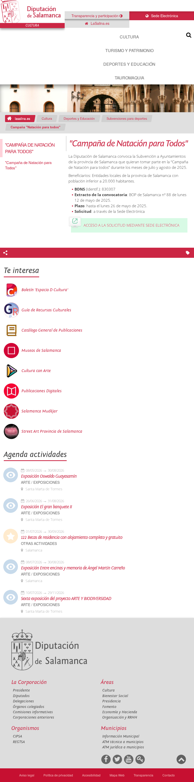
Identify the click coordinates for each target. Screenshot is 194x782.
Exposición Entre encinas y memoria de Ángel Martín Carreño (73, 568)
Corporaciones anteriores (33, 717)
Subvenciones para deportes (127, 118)
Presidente (21, 690)
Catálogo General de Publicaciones (51, 330)
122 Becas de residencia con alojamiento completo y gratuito (71, 537)
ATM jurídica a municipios (123, 747)
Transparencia (143, 775)
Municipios (114, 728)
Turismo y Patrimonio (129, 50)
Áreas (107, 682)
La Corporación (29, 682)
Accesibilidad (91, 775)
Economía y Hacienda (119, 712)
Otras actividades (39, 543)
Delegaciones (23, 701)
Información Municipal (120, 736)
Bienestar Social (115, 696)
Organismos (25, 728)
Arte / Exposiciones (40, 482)
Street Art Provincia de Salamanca (51, 431)
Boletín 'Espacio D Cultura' (44, 290)
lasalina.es (22, 118)
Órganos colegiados (28, 707)
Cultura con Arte (36, 371)
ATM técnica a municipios (122, 742)
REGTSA (19, 742)
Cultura (129, 37)
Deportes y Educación (129, 64)
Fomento (109, 707)
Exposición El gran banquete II (46, 507)
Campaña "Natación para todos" (35, 127)
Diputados (21, 696)
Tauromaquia (129, 78)
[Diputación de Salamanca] (32, 11)
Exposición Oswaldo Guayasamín (49, 476)
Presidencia (111, 701)
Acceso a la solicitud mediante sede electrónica (131, 225)
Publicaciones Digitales (41, 391)
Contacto (168, 775)
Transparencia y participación (95, 15)
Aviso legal (26, 775)
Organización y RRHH (119, 717)
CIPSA (17, 736)
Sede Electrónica (164, 15)
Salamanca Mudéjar (39, 411)
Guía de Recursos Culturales (46, 310)
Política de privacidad (58, 775)
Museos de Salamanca (41, 350)
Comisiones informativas (33, 712)
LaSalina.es (99, 23)
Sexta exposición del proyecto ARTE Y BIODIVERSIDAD (66, 598)
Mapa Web (117, 775)
